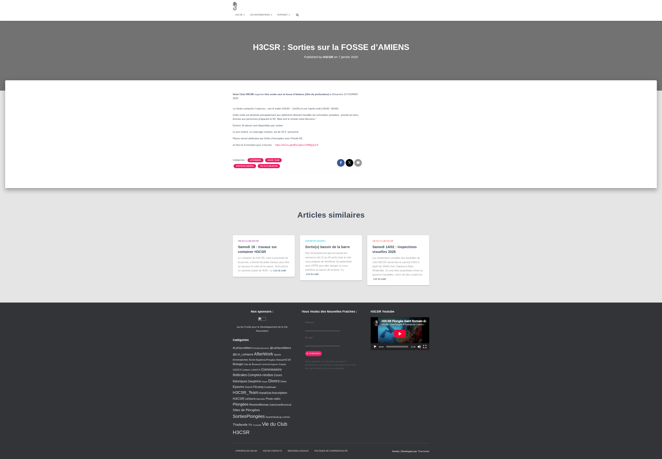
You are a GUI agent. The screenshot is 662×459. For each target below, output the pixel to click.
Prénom (309, 322)
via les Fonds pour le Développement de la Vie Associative (262, 328)
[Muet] (419, 346)
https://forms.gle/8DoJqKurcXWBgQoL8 (296, 145)
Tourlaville (257, 425)
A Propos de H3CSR (246, 451)
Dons (283, 381)
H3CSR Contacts (272, 451)
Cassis (282, 364)
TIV (250, 425)
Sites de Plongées (246, 410)
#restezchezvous (261, 348)
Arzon (252, 359)
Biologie (238, 364)
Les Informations (260, 15)
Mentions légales (298, 451)
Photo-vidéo (273, 398)
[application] (400, 333)
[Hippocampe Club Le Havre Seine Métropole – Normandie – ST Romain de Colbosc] (235, 6)
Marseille (260, 399)
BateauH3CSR (283, 360)
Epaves (238, 387)
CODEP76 (255, 370)
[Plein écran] (425, 346)
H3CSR (239, 15)
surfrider (286, 417)
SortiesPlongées (245, 166)
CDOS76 (237, 370)
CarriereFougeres (269, 364)
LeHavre (250, 398)
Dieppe (265, 382)
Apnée (277, 354)
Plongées (240, 404)
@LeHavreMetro (280, 348)
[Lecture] (375, 346)
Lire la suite (279, 270)
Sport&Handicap (273, 417)
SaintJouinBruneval (280, 404)
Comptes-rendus (260, 375)
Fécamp (258, 387)
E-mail (309, 337)
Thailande (240, 424)
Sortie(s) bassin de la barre (327, 247)
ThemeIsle (423, 451)
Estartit (248, 387)
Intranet (282, 15)
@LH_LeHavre (243, 354)
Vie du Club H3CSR (269, 166)
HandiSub (265, 393)
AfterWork (255, 160)
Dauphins (254, 381)
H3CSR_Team (273, 160)
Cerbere (246, 370)
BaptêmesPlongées (266, 360)
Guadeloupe (270, 387)
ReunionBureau (259, 404)
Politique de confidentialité (331, 451)
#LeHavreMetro (243, 348)
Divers (274, 381)
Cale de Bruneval (252, 364)
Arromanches (240, 359)
